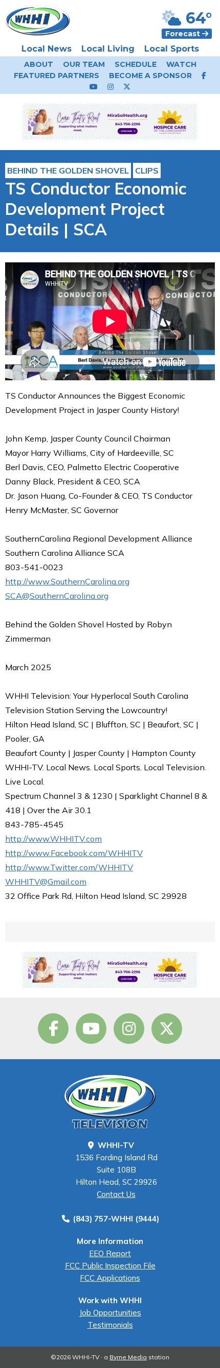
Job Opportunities (110, 1312)
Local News (46, 49)
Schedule (136, 64)
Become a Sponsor (150, 75)
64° (197, 18)
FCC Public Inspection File (110, 1266)
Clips (147, 170)
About (38, 64)
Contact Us (116, 1194)
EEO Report (110, 1253)
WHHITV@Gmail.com (45, 881)
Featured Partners (56, 75)
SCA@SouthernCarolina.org (56, 596)
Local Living (108, 49)
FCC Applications (110, 1278)
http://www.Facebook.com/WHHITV (74, 853)
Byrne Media (128, 1357)
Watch (181, 64)
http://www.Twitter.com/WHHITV (69, 867)
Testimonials (110, 1325)
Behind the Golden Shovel (68, 170)
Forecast (183, 33)
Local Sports (171, 49)
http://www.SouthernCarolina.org (67, 581)
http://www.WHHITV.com (53, 839)
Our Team (84, 64)
